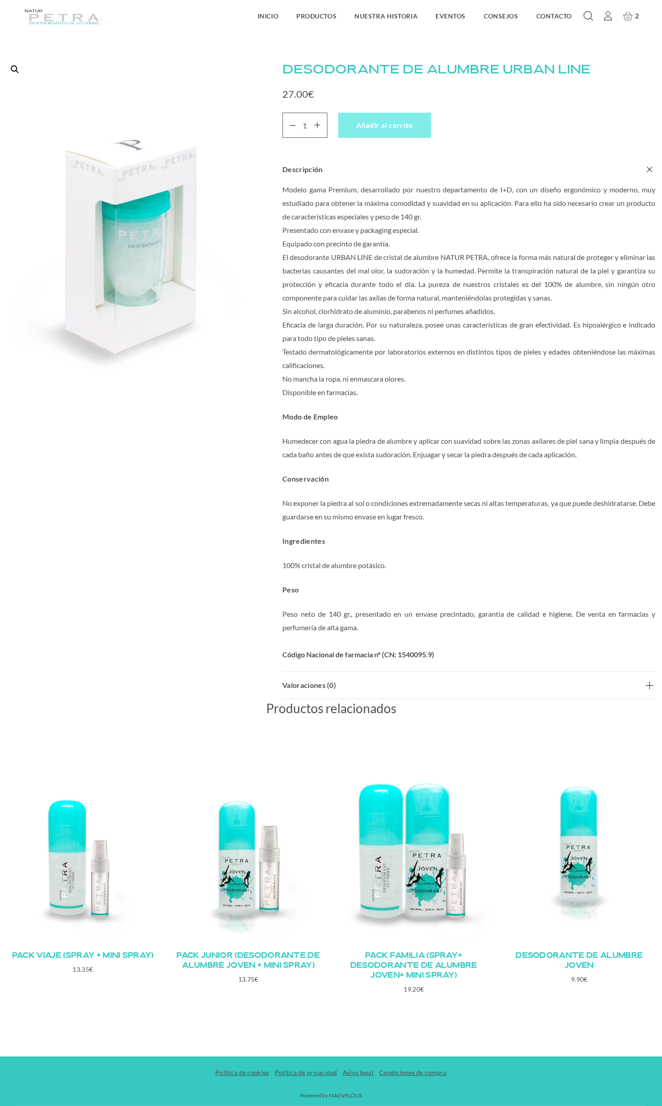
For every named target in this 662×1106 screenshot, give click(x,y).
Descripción (302, 169)
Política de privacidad (306, 1072)
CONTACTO (554, 16)
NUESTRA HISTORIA (385, 16)
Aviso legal (358, 1072)
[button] (131, 226)
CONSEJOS (501, 16)
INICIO (268, 16)
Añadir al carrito (384, 125)
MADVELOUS (345, 1095)
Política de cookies (242, 1072)
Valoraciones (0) (309, 685)
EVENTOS (450, 16)
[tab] (468, 414)
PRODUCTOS (316, 16)
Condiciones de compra (413, 1072)
